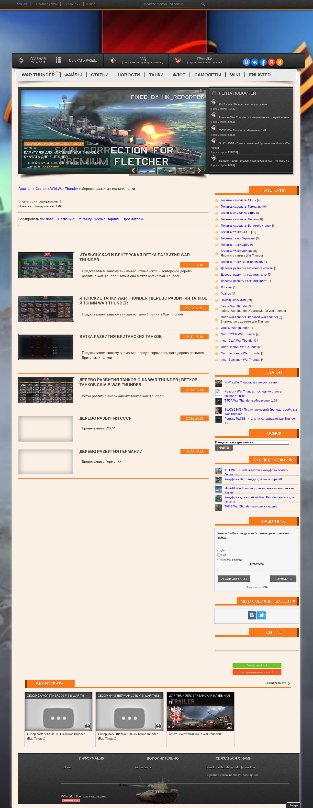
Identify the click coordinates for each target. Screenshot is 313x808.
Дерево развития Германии (111, 451)
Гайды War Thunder (234, 306)
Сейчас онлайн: (257, 665)
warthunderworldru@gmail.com (236, 767)
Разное (226, 293)
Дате (49, 219)
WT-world (67, 796)
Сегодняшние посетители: (257, 672)
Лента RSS (72, 4)
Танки (156, 74)
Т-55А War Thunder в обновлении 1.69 (250, 400)
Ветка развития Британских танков (120, 337)
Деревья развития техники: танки (244, 274)
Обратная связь (45, 4)
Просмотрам (133, 219)
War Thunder (41, 74)
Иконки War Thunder (235, 328)
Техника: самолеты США (238, 213)
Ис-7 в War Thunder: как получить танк (250, 382)
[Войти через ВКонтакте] (254, 62)
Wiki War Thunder (64, 189)
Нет (223, 554)
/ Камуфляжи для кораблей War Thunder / (54, 144)
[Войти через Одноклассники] (279, 62)
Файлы (73, 74)
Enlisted (260, 74)
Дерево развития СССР (105, 418)
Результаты (282, 579)
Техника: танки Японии (237, 251)
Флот (179, 74)
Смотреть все (277, 683)
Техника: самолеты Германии (241, 206)
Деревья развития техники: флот (244, 281)
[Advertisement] (113, 236)
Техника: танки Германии (238, 238)
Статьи (100, 74)
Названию (66, 219)
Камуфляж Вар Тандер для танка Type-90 (253, 479)
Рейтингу (85, 219)
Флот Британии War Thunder (240, 359)
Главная (21, 4)
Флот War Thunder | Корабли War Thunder (249, 317)
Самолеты (207, 74)
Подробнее (50, 166)
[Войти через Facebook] (263, 62)
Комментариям (107, 219)
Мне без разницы (232, 559)
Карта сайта (143, 767)
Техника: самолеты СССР (239, 200)
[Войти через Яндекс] (271, 62)
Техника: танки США (235, 245)
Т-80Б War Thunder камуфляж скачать (250, 506)
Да (222, 550)
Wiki (235, 74)
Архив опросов (234, 579)
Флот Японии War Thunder (239, 347)
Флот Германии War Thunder (240, 353)
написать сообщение (244, 775)
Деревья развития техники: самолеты (247, 268)
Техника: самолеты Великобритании (246, 225)
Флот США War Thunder (237, 340)
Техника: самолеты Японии (240, 219)
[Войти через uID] (246, 62)
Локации (227, 287)
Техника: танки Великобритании (243, 262)
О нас (91, 4)
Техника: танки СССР (235, 232)
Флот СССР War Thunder (238, 334)
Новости (129, 74)
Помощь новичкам (233, 300)
